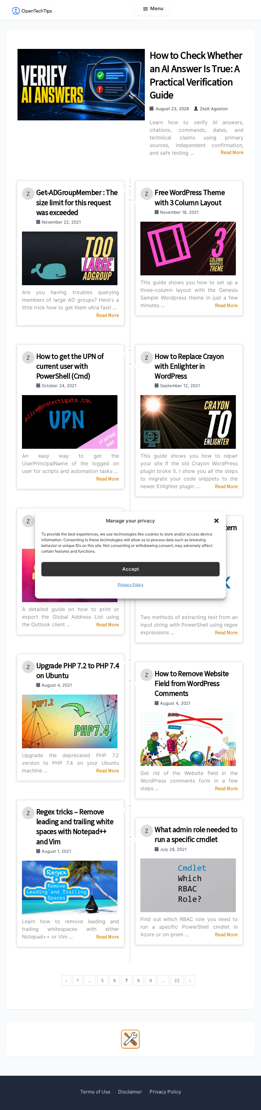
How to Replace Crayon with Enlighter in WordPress (189, 366)
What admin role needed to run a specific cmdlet (196, 834)
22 (177, 980)
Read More (232, 152)
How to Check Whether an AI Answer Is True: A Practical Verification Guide (196, 75)
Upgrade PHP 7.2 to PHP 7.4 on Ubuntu (77, 670)
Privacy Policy (131, 584)
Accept (130, 569)
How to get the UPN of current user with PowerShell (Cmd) (70, 366)
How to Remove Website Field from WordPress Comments (192, 683)
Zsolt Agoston (214, 108)
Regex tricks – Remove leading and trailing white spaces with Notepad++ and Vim (74, 826)
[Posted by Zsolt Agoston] (29, 193)
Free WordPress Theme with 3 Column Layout (190, 197)
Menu (156, 8)
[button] (216, 520)
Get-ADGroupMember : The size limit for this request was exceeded (77, 202)
